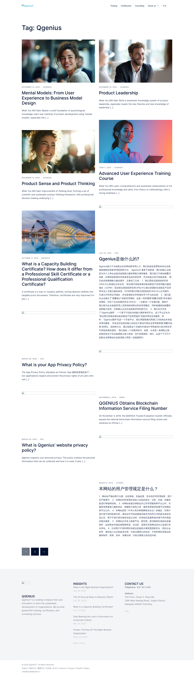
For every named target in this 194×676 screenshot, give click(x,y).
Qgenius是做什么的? (119, 258)
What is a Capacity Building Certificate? (93, 606)
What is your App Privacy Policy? (54, 364)
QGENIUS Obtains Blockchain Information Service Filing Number (133, 406)
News (122, 397)
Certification (126, 6)
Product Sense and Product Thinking (58, 183)
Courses (47, 87)
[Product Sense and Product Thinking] (58, 151)
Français (71, 668)
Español (79, 668)
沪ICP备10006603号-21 (31, 672)
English (25, 668)
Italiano (87, 668)
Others (119, 483)
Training (113, 6)
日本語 (48, 668)
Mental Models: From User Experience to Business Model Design (52, 98)
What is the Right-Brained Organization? (93, 587)
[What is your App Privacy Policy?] (58, 332)
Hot (117, 253)
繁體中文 (41, 668)
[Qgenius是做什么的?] (135, 226)
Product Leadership (118, 92)
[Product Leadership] (135, 60)
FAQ (42, 359)
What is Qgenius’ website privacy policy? (55, 447)
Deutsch (63, 668)
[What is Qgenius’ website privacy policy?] (58, 413)
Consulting (139, 6)
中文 (164, 6)
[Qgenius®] (27, 5)
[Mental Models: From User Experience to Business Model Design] (58, 60)
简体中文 (32, 668)
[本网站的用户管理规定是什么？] (135, 456)
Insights (45, 258)
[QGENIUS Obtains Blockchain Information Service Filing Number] (135, 371)
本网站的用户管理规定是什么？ (128, 488)
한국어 (55, 668)
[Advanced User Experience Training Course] (135, 141)
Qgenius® (32, 665)
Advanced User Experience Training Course (135, 176)
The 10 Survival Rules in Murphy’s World (93, 597)
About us (152, 6)
